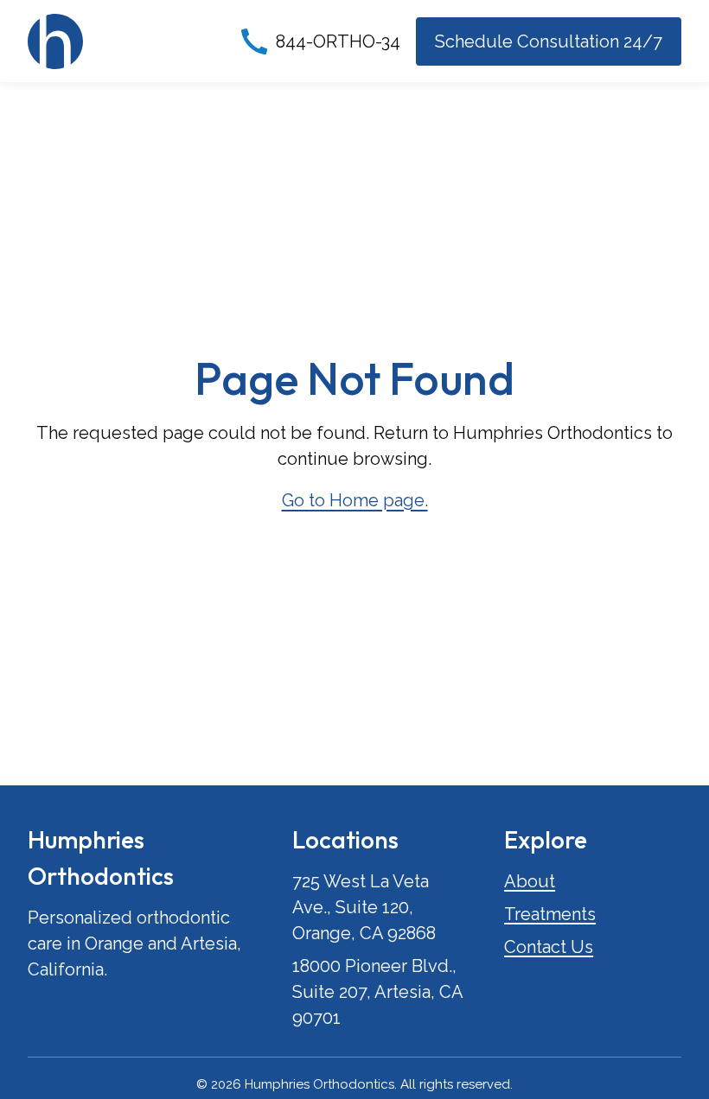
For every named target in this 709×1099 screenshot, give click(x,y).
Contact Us (548, 947)
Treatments (550, 914)
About (529, 881)
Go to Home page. (355, 500)
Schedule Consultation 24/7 (548, 41)
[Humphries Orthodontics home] (55, 41)
